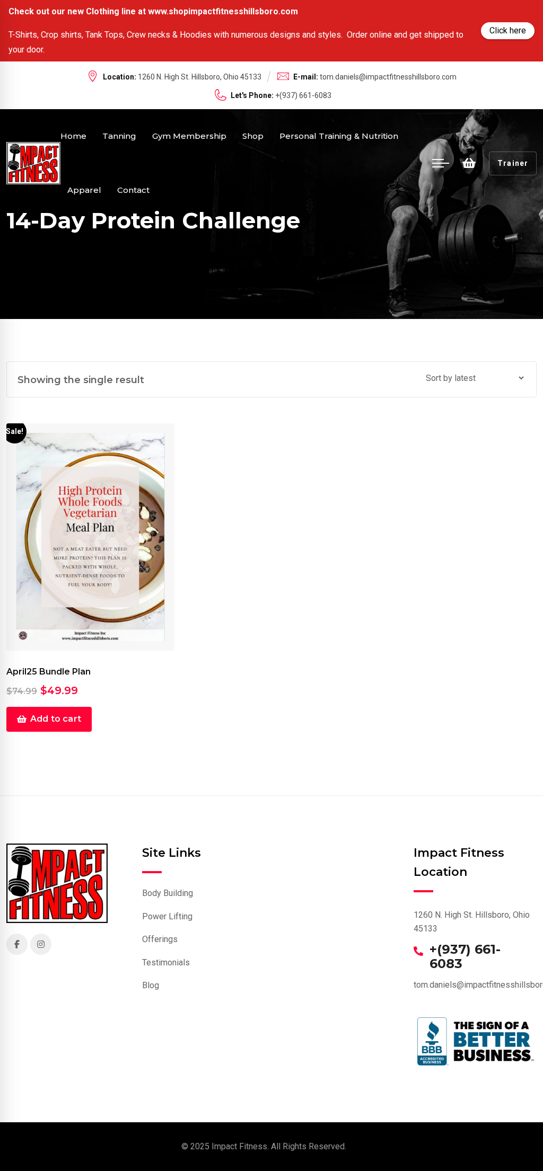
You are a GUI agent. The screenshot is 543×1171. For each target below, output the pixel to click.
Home (73, 136)
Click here (507, 30)
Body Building (167, 893)
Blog (150, 985)
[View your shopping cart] (469, 163)
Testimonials (166, 962)
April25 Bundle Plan (48, 672)
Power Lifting (167, 916)
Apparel (84, 190)
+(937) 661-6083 (465, 957)
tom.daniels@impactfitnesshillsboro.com (388, 77)
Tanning (119, 136)
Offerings (160, 939)
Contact (133, 190)
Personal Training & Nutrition (338, 136)
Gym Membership (189, 136)
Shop (253, 136)
